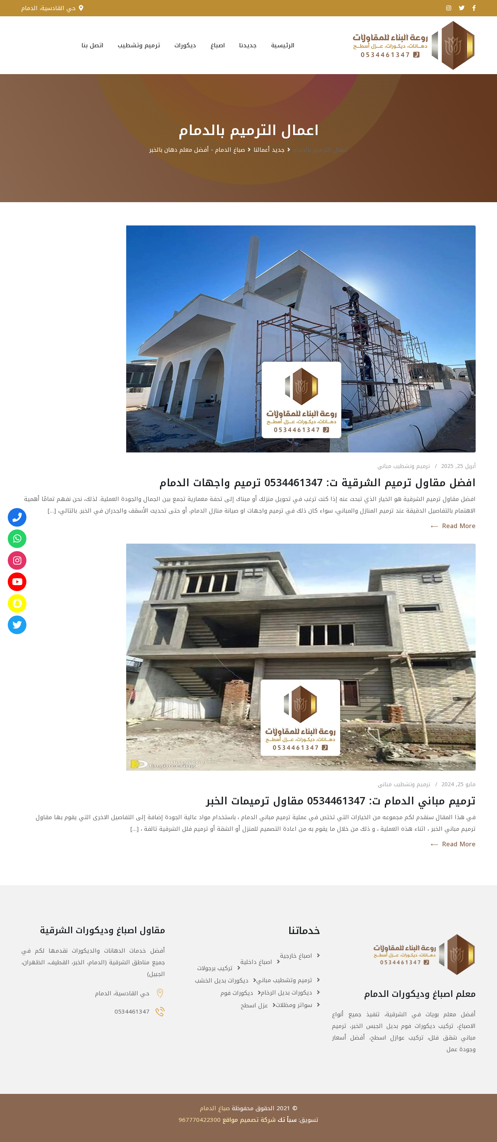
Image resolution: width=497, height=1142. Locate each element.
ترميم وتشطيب (139, 45)
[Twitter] (17, 624)
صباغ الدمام (215, 1108)
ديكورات (185, 45)
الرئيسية (282, 45)
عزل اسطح (254, 1005)
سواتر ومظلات (294, 1005)
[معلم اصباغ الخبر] (17, 560)
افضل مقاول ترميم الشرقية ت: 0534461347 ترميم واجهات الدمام (317, 482)
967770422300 (200, 1119)
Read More (459, 526)
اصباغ (217, 45)
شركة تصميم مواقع (249, 1119)
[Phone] (17, 517)
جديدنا (248, 45)
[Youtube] (17, 581)
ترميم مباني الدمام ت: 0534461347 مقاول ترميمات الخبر (341, 801)
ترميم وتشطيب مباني (403, 466)
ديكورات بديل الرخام (286, 992)
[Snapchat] (17, 603)
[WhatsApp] (17, 538)
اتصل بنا (92, 45)
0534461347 (132, 1011)
